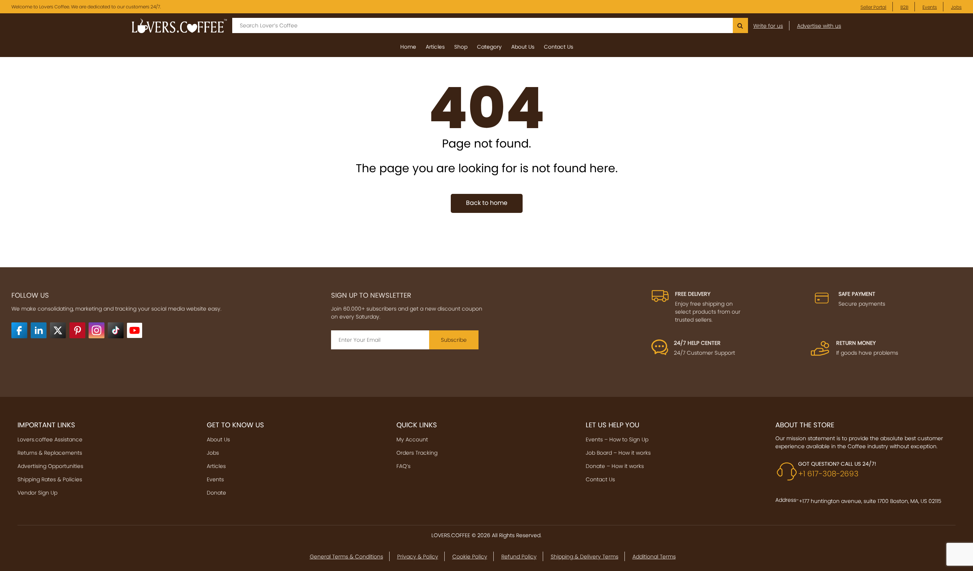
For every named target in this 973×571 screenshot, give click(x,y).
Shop (460, 47)
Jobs (956, 7)
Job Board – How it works (618, 453)
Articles (435, 47)
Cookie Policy (469, 556)
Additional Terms (654, 556)
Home (408, 47)
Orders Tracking (416, 453)
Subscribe (454, 340)
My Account (412, 439)
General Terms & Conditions (346, 556)
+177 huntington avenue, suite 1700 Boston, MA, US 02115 (870, 501)
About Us (522, 47)
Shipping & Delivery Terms (584, 556)
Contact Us (558, 47)
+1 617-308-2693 (828, 473)
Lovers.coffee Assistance (49, 439)
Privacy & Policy (417, 556)
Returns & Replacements (49, 453)
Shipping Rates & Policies (49, 479)
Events (929, 7)
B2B (904, 7)
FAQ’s (403, 466)
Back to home (486, 202)
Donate (216, 492)
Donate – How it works (615, 466)
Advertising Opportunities (50, 466)
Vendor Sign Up (37, 492)
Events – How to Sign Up (617, 439)
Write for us (768, 26)
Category (489, 47)
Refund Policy (519, 556)
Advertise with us (819, 26)
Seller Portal (873, 7)
